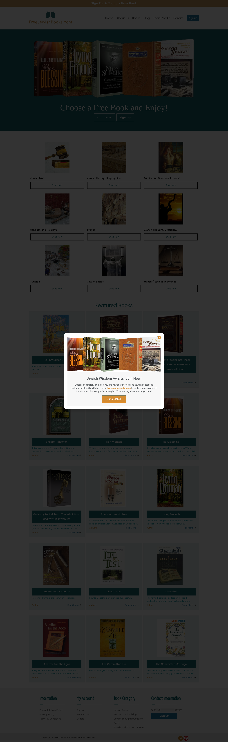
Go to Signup (114, 399)
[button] (159, 337)
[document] (114, 371)
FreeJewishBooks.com (119, 388)
